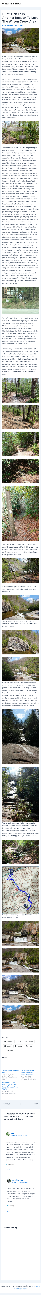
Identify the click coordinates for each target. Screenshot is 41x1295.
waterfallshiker (17, 1180)
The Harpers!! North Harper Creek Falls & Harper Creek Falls (27, 1073)
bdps (13, 1133)
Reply (8, 1170)
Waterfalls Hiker (11, 3)
